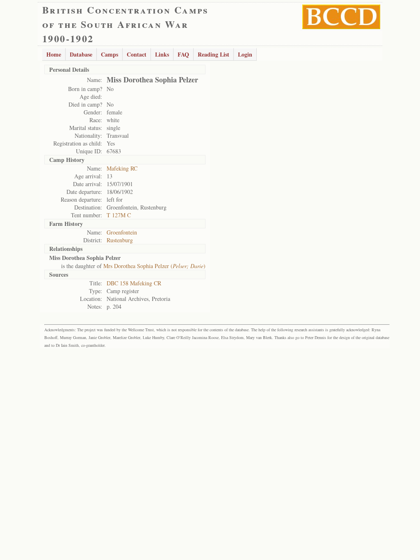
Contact (136, 54)
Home (53, 54)
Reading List (213, 54)
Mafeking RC (122, 168)
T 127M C (119, 215)
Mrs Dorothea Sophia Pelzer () (154, 266)
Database (81, 54)
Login (245, 54)
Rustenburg (120, 240)
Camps (109, 54)
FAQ (183, 54)
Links (162, 54)
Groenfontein (122, 232)
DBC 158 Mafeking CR (134, 283)
